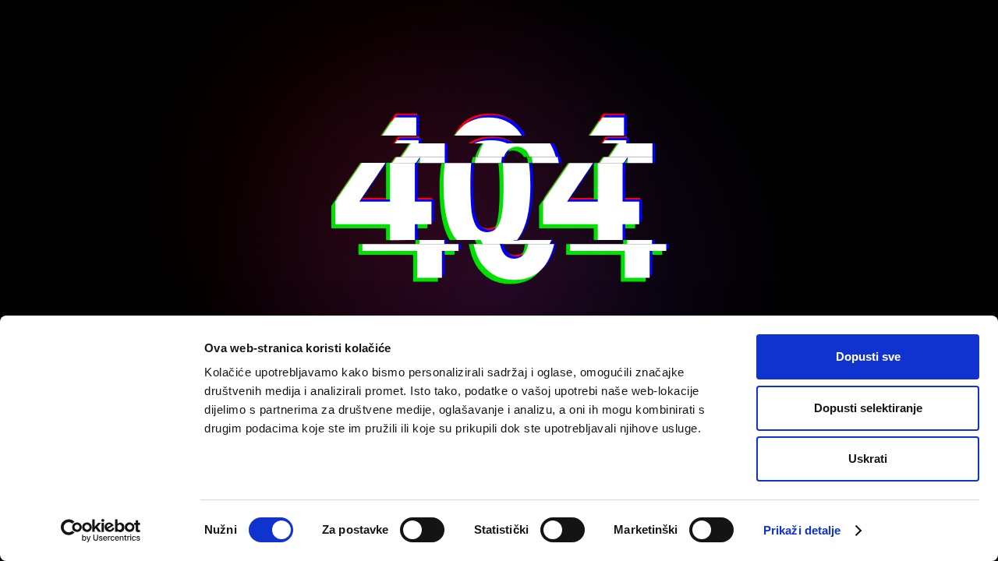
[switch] (422, 529)
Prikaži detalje (802, 530)
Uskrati (867, 458)
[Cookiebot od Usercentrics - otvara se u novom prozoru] (101, 530)
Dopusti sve (868, 356)
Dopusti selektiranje (868, 408)
